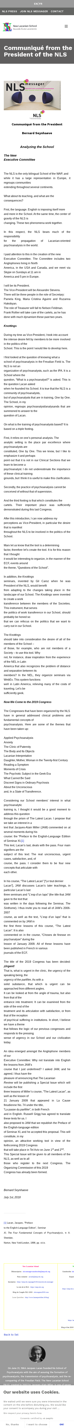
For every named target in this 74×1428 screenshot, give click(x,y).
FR (41, 3)
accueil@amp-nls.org (36, 1277)
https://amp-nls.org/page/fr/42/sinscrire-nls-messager (35, 1282)
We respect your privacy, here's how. (22, 1413)
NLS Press (9, 11)
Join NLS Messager (34, 11)
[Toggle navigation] (66, 26)
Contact (57, 11)
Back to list (11, 1334)
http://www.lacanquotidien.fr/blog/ (37, 1297)
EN (36, 3)
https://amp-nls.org (37, 1287)
